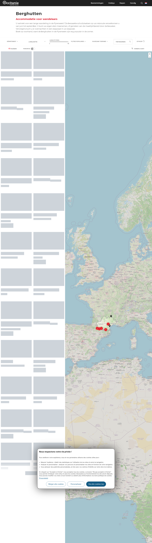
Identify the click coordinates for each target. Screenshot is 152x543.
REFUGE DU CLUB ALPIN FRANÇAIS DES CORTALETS (13, 166)
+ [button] (149, 54)
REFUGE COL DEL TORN (44, 324)
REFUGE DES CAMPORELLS (46, 134)
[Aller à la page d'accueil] (11, 3)
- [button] (149, 56)
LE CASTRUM (7, 324)
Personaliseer (76, 484)
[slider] (49, 41)
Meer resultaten (32, 421)
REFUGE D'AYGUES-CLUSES (46, 230)
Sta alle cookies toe (96, 484)
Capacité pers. (55, 40)
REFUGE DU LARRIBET (43, 102)
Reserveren (39, 108)
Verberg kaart (139, 48)
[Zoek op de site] (142, 3)
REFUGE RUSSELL (41, 165)
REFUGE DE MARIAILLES (12, 385)
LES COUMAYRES (9, 102)
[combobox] (37, 41)
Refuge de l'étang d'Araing (45, 357)
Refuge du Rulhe (40, 385)
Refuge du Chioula (41, 290)
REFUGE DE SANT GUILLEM (13, 357)
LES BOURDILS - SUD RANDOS (15, 262)
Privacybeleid (43, 478)
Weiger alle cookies (56, 484)
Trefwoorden (120, 41)
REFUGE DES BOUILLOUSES (46, 262)
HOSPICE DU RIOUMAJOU (12, 230)
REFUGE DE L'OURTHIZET (45, 195)
